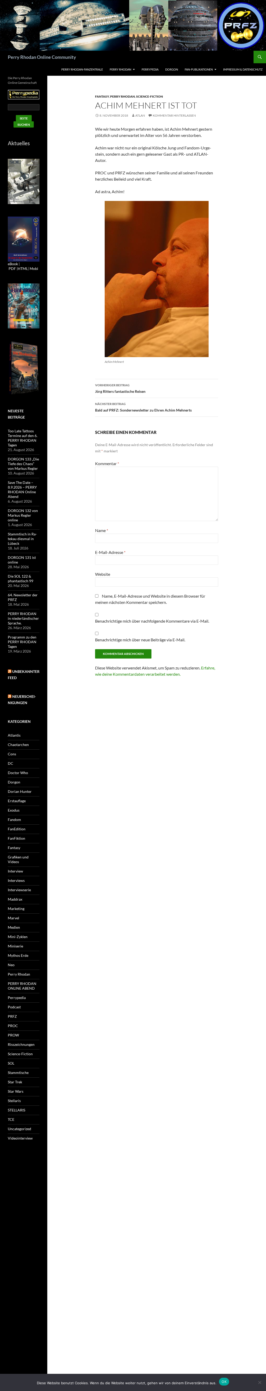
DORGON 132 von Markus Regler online (23, 515)
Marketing (16, 908)
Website (102, 574)
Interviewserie (19, 890)
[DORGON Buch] (23, 367)
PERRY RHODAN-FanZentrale (82, 69)
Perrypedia (150, 69)
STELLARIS (16, 1110)
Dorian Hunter (20, 791)
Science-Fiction (149, 96)
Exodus (13, 810)
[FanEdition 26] (23, 305)
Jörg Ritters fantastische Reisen (120, 388)
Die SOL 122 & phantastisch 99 (20, 578)
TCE (11, 1119)
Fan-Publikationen (199, 69)
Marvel (13, 918)
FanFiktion (16, 838)
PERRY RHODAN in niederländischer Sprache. (23, 618)
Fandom (14, 819)
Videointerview (20, 1138)
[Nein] (259, 1382)
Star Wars (15, 1091)
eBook (13, 264)
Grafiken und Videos (18, 859)
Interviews (16, 880)
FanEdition (16, 829)
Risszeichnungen (21, 1044)
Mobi (34, 268)
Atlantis (14, 735)
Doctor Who (18, 772)
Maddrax (15, 899)
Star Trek (15, 1082)
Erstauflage (17, 801)
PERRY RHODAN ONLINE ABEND (22, 985)
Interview (15, 871)
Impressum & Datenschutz (243, 69)
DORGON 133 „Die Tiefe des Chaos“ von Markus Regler (23, 464)
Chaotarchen (18, 744)
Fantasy (102, 96)
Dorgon (171, 69)
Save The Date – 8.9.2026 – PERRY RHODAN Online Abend (22, 489)
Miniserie (15, 946)
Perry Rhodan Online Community (42, 57)
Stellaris (14, 1100)
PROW (13, 1035)
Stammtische (18, 1072)
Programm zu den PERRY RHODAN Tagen (22, 642)
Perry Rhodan (120, 69)
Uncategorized (19, 1129)
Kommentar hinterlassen (174, 115)
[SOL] (23, 181)
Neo (11, 965)
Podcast (14, 1007)
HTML (23, 268)
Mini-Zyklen (18, 936)
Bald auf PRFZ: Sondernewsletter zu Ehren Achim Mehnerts (143, 407)
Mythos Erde (18, 955)
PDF (12, 268)
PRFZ (12, 1016)
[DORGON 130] (23, 238)
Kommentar (107, 463)
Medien (14, 927)
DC (10, 763)
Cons (12, 754)
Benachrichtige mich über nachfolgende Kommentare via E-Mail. (152, 620)
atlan (140, 115)
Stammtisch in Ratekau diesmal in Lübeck (22, 539)
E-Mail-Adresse (110, 552)
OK (224, 1382)
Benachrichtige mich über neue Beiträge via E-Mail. (140, 639)
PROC (13, 1025)
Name (101, 530)
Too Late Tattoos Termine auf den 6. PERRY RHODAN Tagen (22, 438)
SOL (11, 1063)
